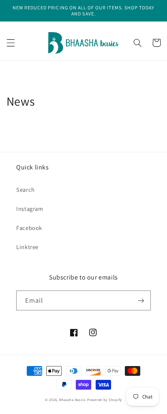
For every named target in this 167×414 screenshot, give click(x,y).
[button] (10, 42)
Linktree (27, 247)
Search (25, 189)
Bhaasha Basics (72, 399)
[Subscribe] (141, 300)
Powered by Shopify (104, 399)
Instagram (29, 208)
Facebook (29, 228)
